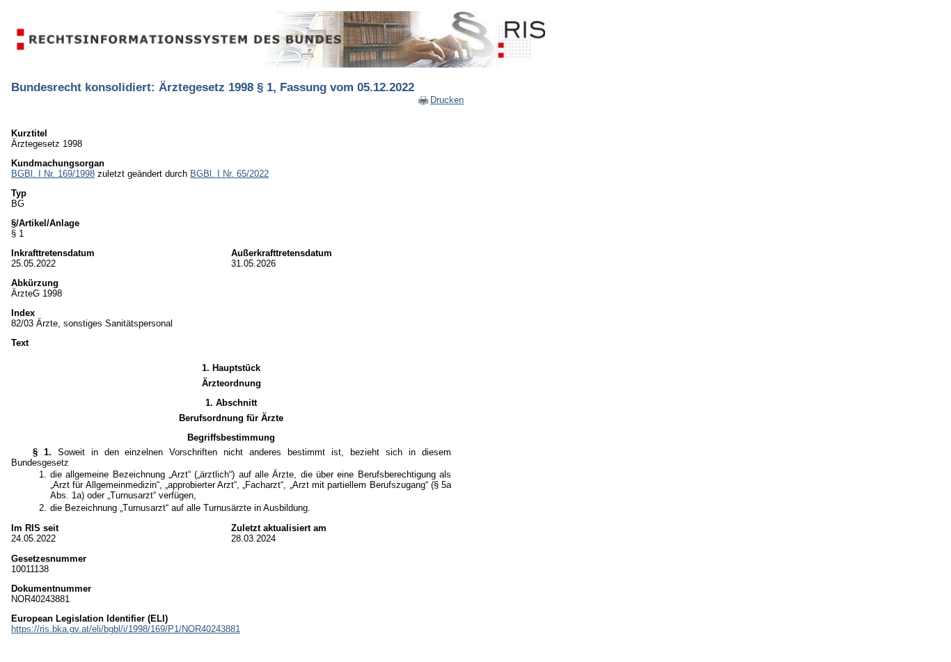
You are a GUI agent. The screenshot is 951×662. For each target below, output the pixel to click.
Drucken (447, 100)
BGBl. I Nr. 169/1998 (53, 173)
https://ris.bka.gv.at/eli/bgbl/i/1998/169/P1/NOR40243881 (125, 629)
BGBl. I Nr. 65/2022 (229, 173)
